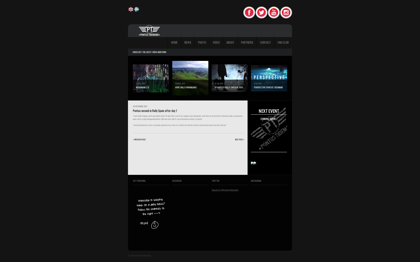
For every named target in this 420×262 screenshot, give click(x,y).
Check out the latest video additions (149, 52)
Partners (247, 42)
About (230, 42)
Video (216, 42)
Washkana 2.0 (142, 87)
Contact (265, 42)
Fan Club (283, 42)
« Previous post (139, 140)
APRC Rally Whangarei (186, 87)
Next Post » (239, 140)
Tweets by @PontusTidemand (225, 190)
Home (174, 42)
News (187, 42)
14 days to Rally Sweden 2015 (229, 87)
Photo (202, 42)
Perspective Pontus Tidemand (268, 87)
